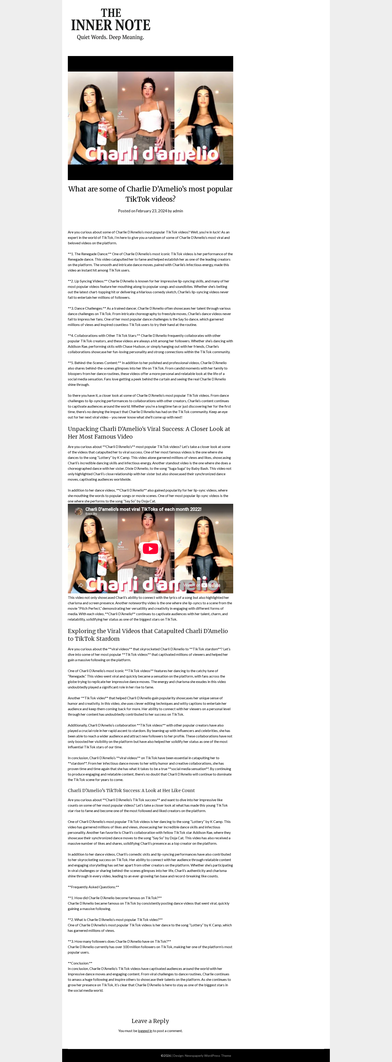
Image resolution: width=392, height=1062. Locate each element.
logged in (145, 1030)
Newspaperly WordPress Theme (208, 1055)
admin (178, 210)
